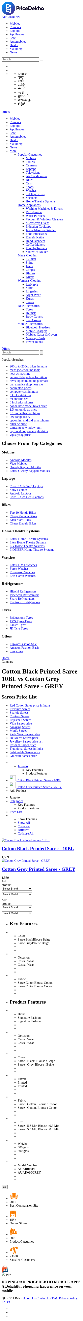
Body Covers (34, 316)
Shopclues (16, 651)
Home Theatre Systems (40, 201)
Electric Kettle (35, 237)
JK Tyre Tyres (19, 628)
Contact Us (43, 1298)
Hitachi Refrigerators (23, 591)
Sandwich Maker (37, 251)
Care (13, 38)
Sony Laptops (18, 489)
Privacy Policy (68, 1298)
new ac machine (20, 373)
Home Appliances (29, 205)
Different (23, 830)
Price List (16, 812)
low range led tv (20, 416)
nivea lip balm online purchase (29, 380)
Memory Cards (35, 338)
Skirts (29, 287)
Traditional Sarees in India (26, 748)
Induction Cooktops (38, 226)
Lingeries (32, 291)
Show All (24, 822)
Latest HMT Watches (23, 565)
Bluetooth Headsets (38, 327)
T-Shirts (31, 259)
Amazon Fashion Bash (24, 647)
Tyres (29, 309)
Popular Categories (30, 154)
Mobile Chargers (36, 331)
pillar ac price (18, 424)
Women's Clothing (29, 280)
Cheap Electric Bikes (23, 523)
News (13, 52)
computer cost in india (24, 391)
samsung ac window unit (25, 427)
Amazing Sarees (20, 727)
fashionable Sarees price (25, 752)
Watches (31, 190)
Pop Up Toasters (36, 248)
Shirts (29, 262)
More (13, 151)
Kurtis (30, 298)
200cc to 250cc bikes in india (28, 366)
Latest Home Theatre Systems (29, 538)
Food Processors (36, 233)
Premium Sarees (20, 709)
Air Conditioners (36, 176)
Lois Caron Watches (22, 575)
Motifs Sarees (18, 730)
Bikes (29, 179)
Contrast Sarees (19, 716)
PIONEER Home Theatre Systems (32, 549)
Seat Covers (33, 320)
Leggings (32, 284)
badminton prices (20, 388)
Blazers (30, 273)
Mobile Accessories (30, 323)
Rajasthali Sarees (20, 720)
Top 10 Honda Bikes (23, 512)
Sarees (30, 302)
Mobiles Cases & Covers (41, 334)
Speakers (31, 197)
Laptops (15, 30)
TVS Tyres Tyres (21, 621)
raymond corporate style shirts (29, 431)
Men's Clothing (27, 255)
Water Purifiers (35, 215)
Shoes (29, 187)
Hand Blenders (35, 241)
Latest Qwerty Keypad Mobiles (30, 470)
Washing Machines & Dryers (44, 208)
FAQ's (6, 1302)
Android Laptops (20, 493)
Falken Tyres (18, 624)
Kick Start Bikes (20, 519)
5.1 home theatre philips (25, 413)
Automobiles (18, 41)
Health (14, 45)
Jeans (29, 266)
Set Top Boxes (35, 194)
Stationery (16, 48)
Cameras (15, 27)
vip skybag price (20, 434)
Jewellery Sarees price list (26, 741)
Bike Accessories (28, 305)
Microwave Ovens (37, 223)
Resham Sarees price (23, 745)
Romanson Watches (22, 572)
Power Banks (34, 341)
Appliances (17, 34)
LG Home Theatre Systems (27, 546)
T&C (55, 1298)
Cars (29, 183)
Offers (6, 111)
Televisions (33, 172)
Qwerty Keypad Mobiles (25, 467)
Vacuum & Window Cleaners (44, 219)
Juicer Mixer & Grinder (41, 230)
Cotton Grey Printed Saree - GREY (39, 787)
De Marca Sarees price (24, 738)
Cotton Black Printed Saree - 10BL (39, 780)
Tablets (30, 161)
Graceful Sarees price (23, 756)
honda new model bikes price (28, 406)
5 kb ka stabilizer (20, 395)
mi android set (19, 398)
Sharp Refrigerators (22, 598)
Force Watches (19, 568)
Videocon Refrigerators (24, 595)
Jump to (23, 766)
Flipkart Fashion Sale (23, 644)
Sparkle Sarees (19, 712)
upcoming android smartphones (30, 420)
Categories (16, 801)
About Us (29, 1298)
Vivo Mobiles (18, 463)
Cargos (30, 269)
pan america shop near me (26, 384)
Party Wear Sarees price (25, 734)
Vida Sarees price (21, 723)
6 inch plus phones (21, 402)
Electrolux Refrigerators (25, 602)
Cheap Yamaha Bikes (23, 516)
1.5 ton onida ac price (23, 409)
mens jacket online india (25, 370)
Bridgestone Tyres (21, 617)
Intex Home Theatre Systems (28, 542)
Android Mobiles (20, 460)
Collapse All (25, 833)
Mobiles (15, 23)
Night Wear (33, 295)
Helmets (31, 313)
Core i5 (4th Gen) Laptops (26, 486)
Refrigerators (34, 212)
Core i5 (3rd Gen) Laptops (27, 497)
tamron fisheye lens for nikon (28, 377)
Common (24, 826)
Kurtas (30, 277)
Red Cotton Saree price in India (30, 705)
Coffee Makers (35, 244)
